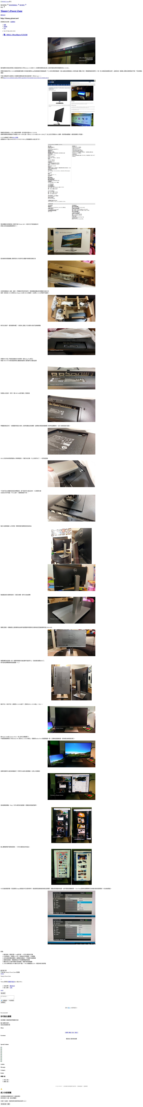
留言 (13, 981)
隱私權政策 (79, 1086)
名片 (5, 28)
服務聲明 (86, 1086)
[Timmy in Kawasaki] (1, 1056)
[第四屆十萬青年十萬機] (1, 1061)
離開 (9, 1104)
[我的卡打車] (1, 1059)
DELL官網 (15, 137)
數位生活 (12, 986)
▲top (2, 990)
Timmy (2, 973)
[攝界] (1, 1049)
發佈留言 (3, 1002)
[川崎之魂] (1, 1054)
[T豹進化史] (1, 1058)
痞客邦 (10, 981)
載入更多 (3, 993)
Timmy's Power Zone (11, 11)
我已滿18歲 (3, 1104)
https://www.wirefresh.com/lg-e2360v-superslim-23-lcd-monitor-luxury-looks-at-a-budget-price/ (25, 77)
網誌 (70, 1032)
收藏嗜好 (12, 21)
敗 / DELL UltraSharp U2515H (15, 35)
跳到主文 (3, 15)
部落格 (5, 26)
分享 (11, 987)
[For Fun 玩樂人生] (1, 1047)
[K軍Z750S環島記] (1, 1052)
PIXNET (60, 1086)
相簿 (5, 24)
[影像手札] (1, 1051)
